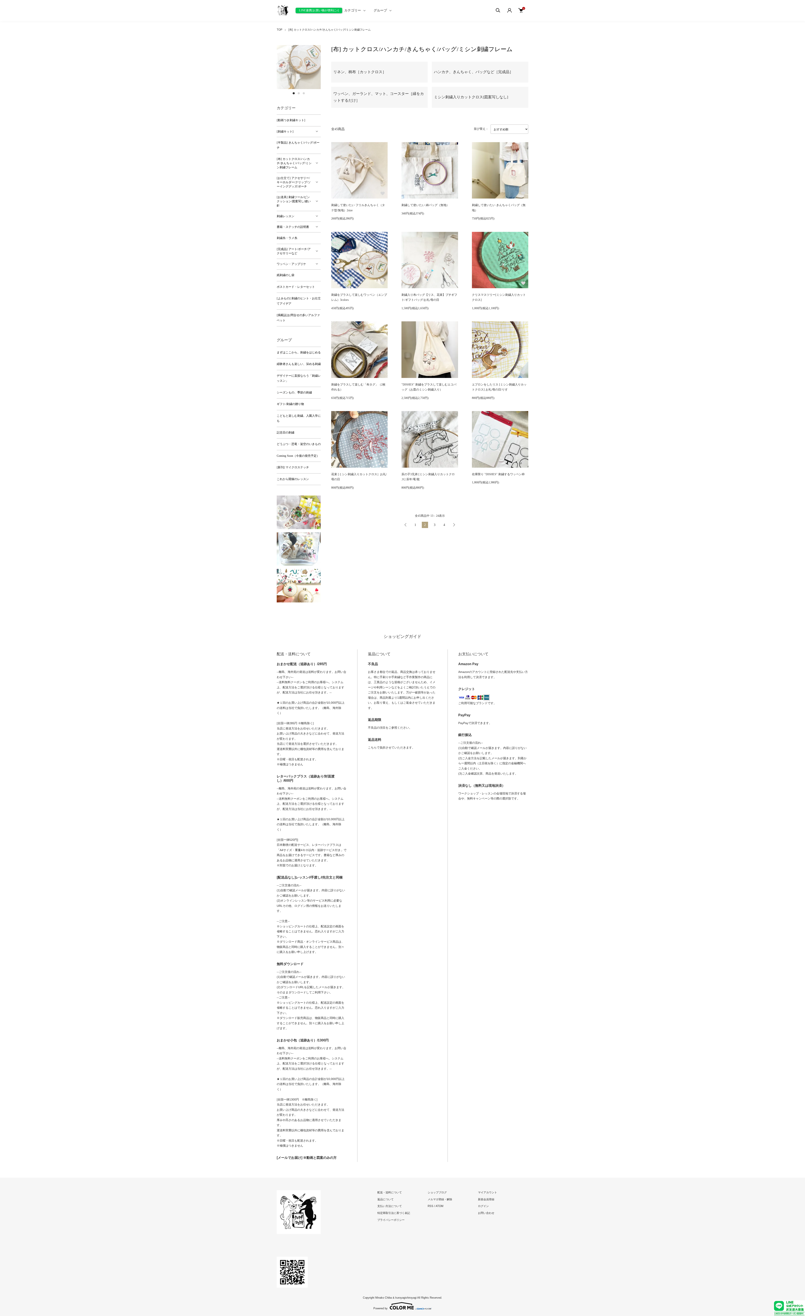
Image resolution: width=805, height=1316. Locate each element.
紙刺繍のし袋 (285, 275)
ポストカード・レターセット (296, 286)
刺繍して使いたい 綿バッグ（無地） (425, 205)
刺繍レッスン (285, 216)
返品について (385, 1199)
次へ (454, 525)
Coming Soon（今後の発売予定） (298, 455)
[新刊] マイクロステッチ (293, 467)
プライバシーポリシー (391, 1219)
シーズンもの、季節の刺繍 (294, 392)
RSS (430, 1206)
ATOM (439, 1206)
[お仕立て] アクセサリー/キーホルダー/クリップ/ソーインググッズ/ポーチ (294, 182)
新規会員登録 (486, 1199)
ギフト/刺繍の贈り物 (290, 404)
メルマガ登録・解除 (440, 1199)
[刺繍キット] (285, 131)
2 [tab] (299, 93)
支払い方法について (389, 1206)
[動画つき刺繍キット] (291, 120)
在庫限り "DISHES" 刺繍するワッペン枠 (498, 474)
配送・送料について (389, 1192)
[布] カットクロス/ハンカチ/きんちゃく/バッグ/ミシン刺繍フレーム (329, 29)
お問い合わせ (486, 1213)
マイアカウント (487, 1192)
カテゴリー (352, 10)
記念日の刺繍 (285, 432)
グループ (380, 10)
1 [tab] (294, 93)
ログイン (483, 1206)
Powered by (380, 1308)
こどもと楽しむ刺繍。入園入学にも (299, 418)
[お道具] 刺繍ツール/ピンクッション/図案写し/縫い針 (294, 201)
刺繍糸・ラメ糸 (287, 238)
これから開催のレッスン (293, 479)
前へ (405, 525)
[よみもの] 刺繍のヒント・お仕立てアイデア (299, 301)
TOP (279, 29)
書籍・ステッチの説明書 (293, 226)
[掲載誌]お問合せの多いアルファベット (298, 318)
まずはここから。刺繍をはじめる (299, 352)
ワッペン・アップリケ (291, 264)
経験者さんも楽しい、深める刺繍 (299, 364)
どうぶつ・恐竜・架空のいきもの (299, 444)
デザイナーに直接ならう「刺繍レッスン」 (299, 378)
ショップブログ (437, 1192)
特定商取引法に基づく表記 (393, 1213)
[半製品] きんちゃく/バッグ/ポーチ (298, 145)
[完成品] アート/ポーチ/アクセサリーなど (294, 251)
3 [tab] (304, 93)
